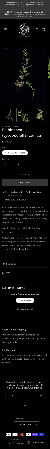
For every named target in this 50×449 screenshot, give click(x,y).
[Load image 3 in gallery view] (40, 115)
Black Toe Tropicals (23, 440)
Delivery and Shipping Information (18, 338)
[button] (5, 30)
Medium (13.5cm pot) (15, 153)
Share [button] (7, 272)
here (10, 362)
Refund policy (22, 443)
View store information (15, 199)
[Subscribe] (41, 395)
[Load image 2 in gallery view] (25, 115)
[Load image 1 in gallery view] (10, 115)
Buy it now (25, 182)
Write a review (25, 300)
